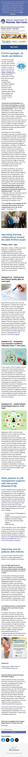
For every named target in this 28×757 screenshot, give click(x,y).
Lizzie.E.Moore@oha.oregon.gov (10, 540)
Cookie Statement (16, 753)
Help (21, 753)
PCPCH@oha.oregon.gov (10, 668)
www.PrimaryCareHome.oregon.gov (11, 704)
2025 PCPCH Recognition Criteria (13, 253)
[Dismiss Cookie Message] (26, 1)
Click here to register (13, 334)
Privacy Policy (9, 753)
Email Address (4, 725)
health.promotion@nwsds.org (9, 538)
